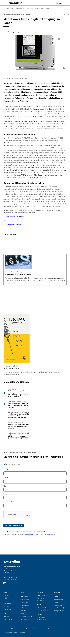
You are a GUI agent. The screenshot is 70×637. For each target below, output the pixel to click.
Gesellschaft (7, 603)
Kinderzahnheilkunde (26, 616)
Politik (5, 598)
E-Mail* (5, 469)
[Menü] (5, 3)
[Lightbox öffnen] (64, 68)
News (5, 592)
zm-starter (57, 592)
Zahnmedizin (7, 606)
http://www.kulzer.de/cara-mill (14, 216)
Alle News (6, 595)
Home (7, 8)
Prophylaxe (40, 592)
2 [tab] (63, 39)
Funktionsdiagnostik (42, 595)
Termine (39, 614)
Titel (4, 486)
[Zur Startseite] (15, 2)
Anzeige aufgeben (59, 610)
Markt (39, 604)
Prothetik (23, 610)
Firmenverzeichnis (42, 610)
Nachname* (7, 502)
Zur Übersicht (11, 234)
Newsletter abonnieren (12, 525)
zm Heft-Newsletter (48, 534)
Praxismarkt (57, 605)
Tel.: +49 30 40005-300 (10, 577)
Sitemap (50, 628)
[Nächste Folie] (64, 53)
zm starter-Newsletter (32, 534)
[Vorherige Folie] (6, 53)
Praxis (5, 601)
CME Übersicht (8, 619)
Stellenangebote (59, 599)
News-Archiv (7, 609)
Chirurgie (23, 613)
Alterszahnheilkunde (26, 619)
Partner (6, 628)
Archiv (23, 592)
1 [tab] (59, 39)
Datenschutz (29, 628)
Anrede (5, 477)
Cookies (21, 628)
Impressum (41, 628)
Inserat (56, 596)
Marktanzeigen (41, 607)
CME (5, 613)
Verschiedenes (58, 608)
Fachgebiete (24, 596)
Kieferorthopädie (25, 608)
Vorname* (6, 494)
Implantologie (24, 602)
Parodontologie (25, 599)
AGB (12, 628)
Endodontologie (25, 605)
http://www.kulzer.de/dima (12, 224)
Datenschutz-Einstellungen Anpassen (14, 632)
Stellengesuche (58, 602)
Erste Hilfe (6, 616)
